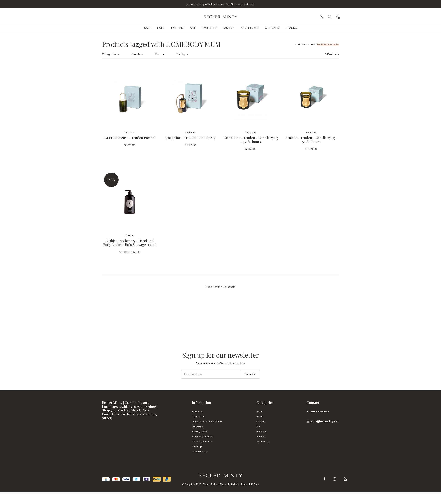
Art (193, 27)
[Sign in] (321, 16)
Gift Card (272, 27)
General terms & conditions (207, 421)
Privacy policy (199, 431)
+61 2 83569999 (320, 411)
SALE (147, 27)
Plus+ (244, 484)
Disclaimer (198, 426)
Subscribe (250, 374)
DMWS (235, 484)
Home (161, 27)
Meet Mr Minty (200, 451)
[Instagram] (334, 479)
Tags (311, 44)
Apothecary (250, 27)
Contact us (198, 416)
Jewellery (209, 27)
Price (158, 54)
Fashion (228, 27)
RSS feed (254, 484)
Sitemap (197, 446)
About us (197, 411)
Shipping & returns (202, 441)
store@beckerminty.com (325, 421)
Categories (109, 54)
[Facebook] (324, 479)
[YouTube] (345, 479)
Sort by (180, 54)
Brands (291, 27)
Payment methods (202, 436)
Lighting (177, 27)
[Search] (329, 16)
